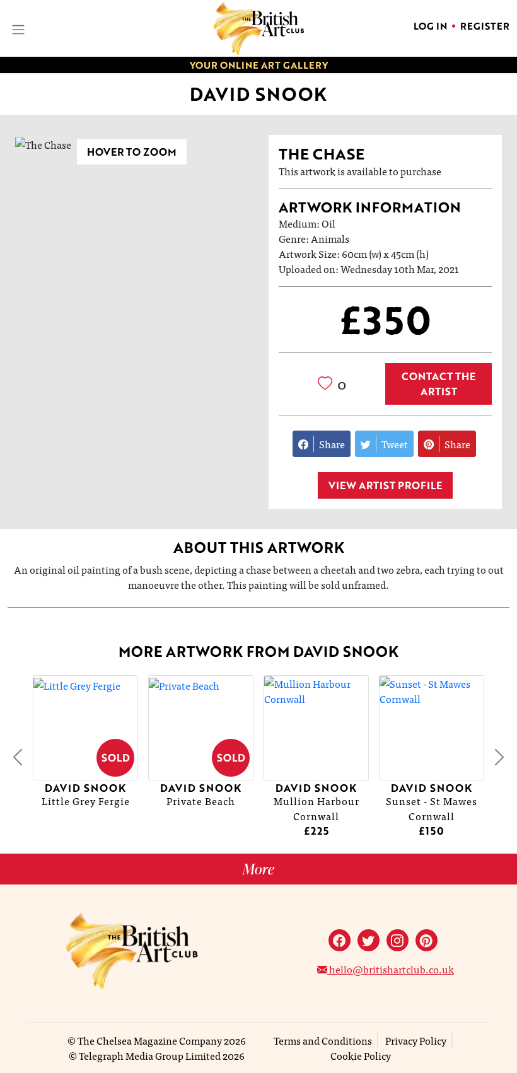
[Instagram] (397, 940)
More (258, 869)
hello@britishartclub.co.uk (390, 969)
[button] (18, 757)
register (484, 26)
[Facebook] (339, 940)
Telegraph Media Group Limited (150, 1055)
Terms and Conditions (323, 1040)
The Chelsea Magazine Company (150, 1040)
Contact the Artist (438, 384)
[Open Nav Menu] (17, 28)
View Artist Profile (385, 485)
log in (430, 26)
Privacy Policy (415, 1040)
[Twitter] (368, 940)
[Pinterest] (426, 940)
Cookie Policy (360, 1055)
